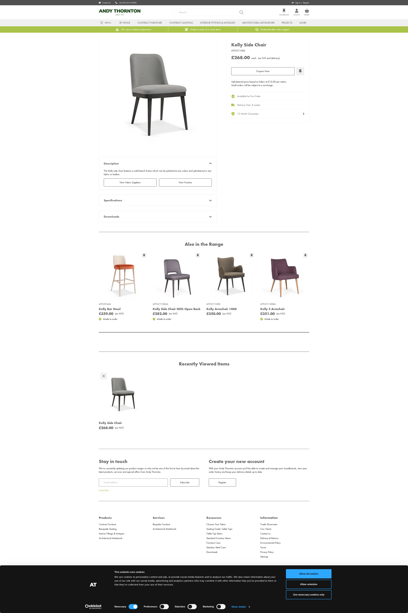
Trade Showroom (268, 524)
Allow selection (308, 584)
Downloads (111, 216)
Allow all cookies (308, 573)
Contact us (265, 533)
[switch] (164, 606)
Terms (263, 547)
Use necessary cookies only (308, 594)
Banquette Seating (108, 529)
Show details (238, 606)
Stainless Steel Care (216, 547)
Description (111, 163)
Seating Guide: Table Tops (219, 529)
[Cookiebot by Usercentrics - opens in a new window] (93, 606)
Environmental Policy (270, 542)
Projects (287, 22)
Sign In (298, 3)
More (302, 22)
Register (306, 3)
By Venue (125, 22)
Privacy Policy (104, 490)
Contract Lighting (181, 22)
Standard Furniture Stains (218, 538)
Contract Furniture (149, 22)
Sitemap (264, 556)
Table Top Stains (214, 533)
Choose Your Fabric (216, 524)
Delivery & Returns (269, 538)
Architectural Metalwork (258, 22)
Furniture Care (213, 542)
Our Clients (265, 529)
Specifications (113, 200)
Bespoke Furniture (161, 524)
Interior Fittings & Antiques (217, 22)
